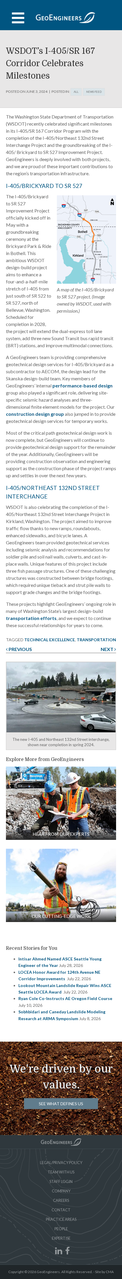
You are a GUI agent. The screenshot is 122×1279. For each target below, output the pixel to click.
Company (61, 1191)
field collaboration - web (61, 803)
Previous (20, 649)
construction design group (35, 414)
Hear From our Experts (61, 834)
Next (107, 649)
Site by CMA (104, 1272)
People (61, 1228)
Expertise (61, 1238)
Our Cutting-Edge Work (61, 916)
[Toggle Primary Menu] (61, 18)
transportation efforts (31, 618)
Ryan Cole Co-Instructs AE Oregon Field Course (65, 998)
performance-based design (82, 385)
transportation (96, 639)
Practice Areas (61, 1219)
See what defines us (61, 1103)
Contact (61, 1209)
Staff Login (61, 1181)
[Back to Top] (61, 1142)
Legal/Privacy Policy (61, 1162)
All (76, 91)
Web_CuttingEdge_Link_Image (61, 885)
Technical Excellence (49, 639)
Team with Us (61, 1172)
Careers (61, 1200)
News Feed (94, 91)
